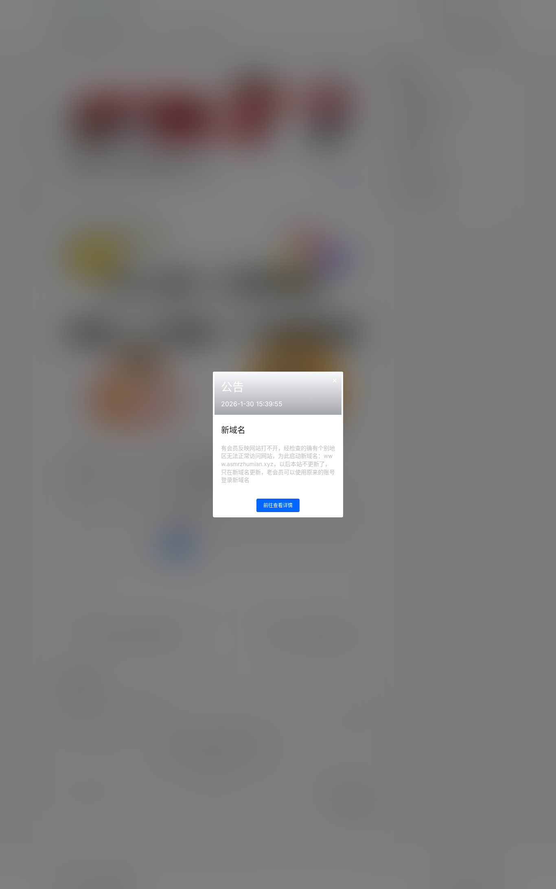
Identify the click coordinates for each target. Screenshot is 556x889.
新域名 (233, 430)
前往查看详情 (278, 505)
